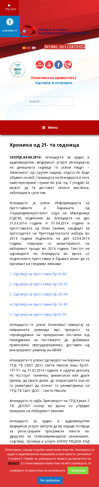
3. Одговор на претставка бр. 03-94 (39, 294)
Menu (53, 127)
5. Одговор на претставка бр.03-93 (38, 314)
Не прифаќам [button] (50, 480)
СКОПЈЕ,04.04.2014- (26, 157)
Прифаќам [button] (78, 470)
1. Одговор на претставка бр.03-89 (38, 274)
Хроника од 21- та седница (44, 145)
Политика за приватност (54, 77)
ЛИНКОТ (13, 463)
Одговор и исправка (53, 82)
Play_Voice (9, 9)
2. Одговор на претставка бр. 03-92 (39, 284)
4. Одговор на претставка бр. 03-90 (39, 304)
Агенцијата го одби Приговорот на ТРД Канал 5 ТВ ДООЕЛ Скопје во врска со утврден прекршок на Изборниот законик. (49, 405)
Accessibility (9, 30)
